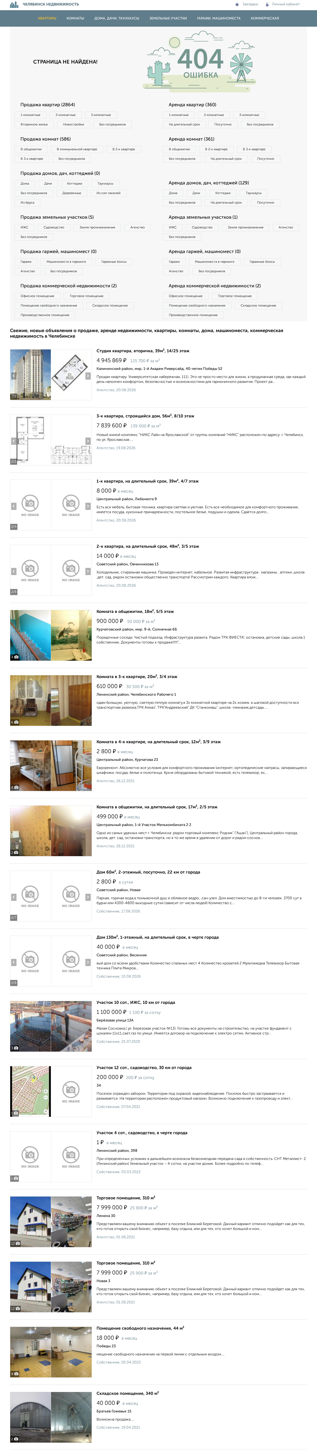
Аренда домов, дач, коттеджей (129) (209, 183)
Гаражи (26, 261)
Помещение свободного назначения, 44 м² (140, 1328)
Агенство (137, 227)
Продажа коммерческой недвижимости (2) (68, 286)
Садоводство (54, 227)
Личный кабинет (286, 4)
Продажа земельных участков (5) (57, 217)
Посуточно (223, 124)
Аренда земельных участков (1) (203, 217)
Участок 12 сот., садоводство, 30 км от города (144, 1068)
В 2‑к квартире (124, 149)
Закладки (250, 4)
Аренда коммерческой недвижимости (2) (215, 286)
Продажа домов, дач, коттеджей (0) (60, 173)
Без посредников (112, 124)
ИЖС (24, 227)
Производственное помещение (45, 315)
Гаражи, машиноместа (219, 18)
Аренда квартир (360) (192, 105)
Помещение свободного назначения (49, 305)
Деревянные (71, 193)
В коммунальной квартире (77, 149)
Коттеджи (74, 183)
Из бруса (27, 202)
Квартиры (47, 18)
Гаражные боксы (113, 261)
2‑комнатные (66, 115)
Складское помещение (110, 305)
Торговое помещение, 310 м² (126, 1198)
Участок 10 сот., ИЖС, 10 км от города (136, 1003)
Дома (25, 183)
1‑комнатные (30, 115)
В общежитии (31, 149)
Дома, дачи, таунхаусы (116, 18)
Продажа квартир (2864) (47, 105)
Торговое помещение (87, 296)
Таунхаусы (105, 183)
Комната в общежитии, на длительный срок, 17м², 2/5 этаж (157, 807)
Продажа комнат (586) (45, 139)
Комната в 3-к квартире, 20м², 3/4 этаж (137, 677)
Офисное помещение (37, 296)
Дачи (48, 183)
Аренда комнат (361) (191, 139)
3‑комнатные (101, 115)
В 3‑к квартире (32, 158)
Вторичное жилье (34, 124)
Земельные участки (168, 18)
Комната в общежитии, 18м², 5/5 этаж (135, 612)
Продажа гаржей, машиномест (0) (58, 252)
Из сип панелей (108, 193)
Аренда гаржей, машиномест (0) (205, 252)
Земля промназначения (97, 227)
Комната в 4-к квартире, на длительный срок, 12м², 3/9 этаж (159, 742)
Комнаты (75, 18)
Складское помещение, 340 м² (128, 1394)
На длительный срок (184, 124)
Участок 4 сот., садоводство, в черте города (142, 1133)
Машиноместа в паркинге (66, 261)
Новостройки (73, 124)
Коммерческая (265, 18)
